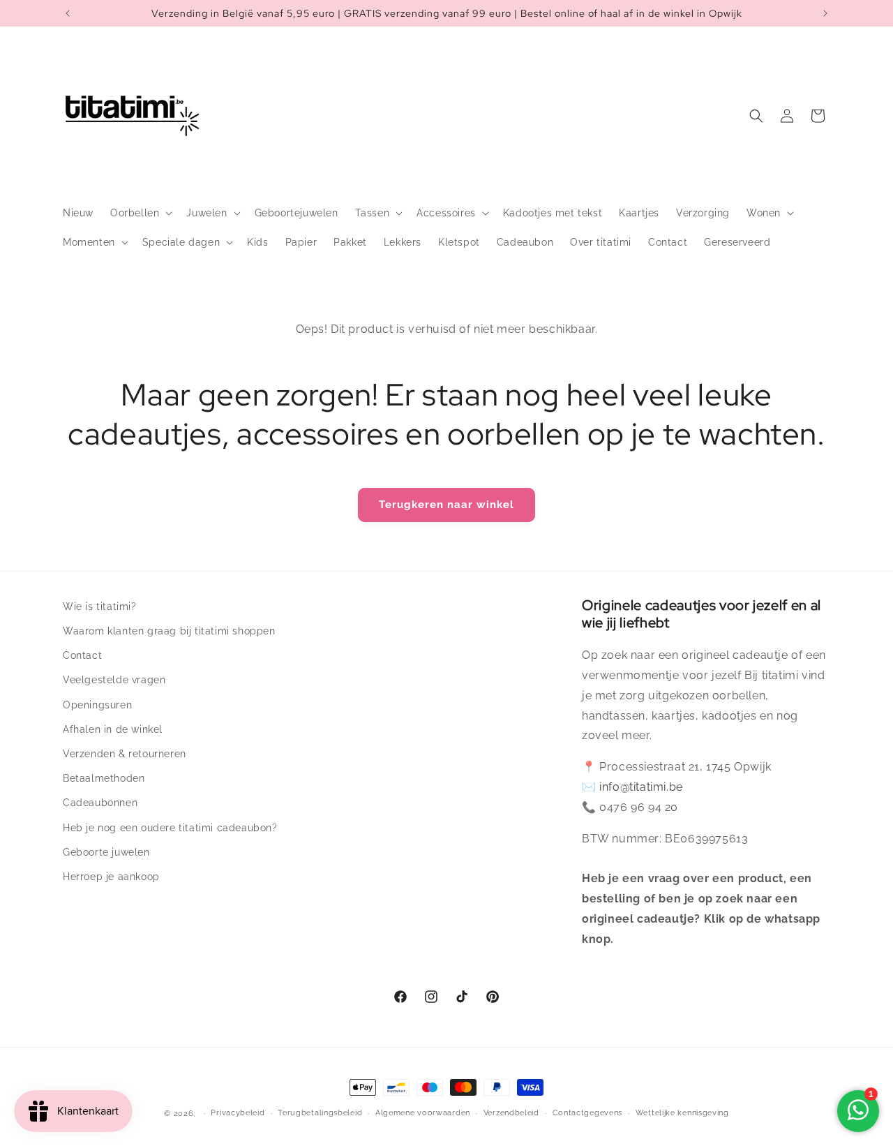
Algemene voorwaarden (422, 1112)
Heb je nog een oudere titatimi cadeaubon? (170, 827)
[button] (140, 213)
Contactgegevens (588, 1112)
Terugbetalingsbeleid (320, 1112)
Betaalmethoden (103, 778)
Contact (82, 655)
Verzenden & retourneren (124, 753)
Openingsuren (97, 704)
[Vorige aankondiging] (67, 13)
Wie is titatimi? (100, 606)
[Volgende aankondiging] (825, 13)
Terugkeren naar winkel (446, 504)
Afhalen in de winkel (113, 729)
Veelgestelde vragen (114, 679)
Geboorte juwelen (106, 852)
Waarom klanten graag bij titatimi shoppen (169, 631)
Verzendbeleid (511, 1112)
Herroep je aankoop (111, 876)
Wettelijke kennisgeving (682, 1112)
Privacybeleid (237, 1112)
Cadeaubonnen (100, 802)
